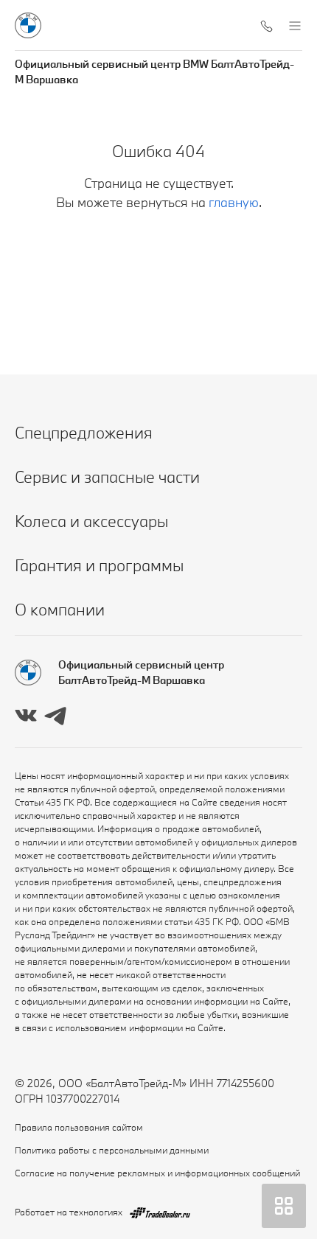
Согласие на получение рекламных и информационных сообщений (157, 1173)
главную (234, 202)
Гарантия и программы (99, 565)
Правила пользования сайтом (79, 1127)
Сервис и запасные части (107, 476)
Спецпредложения (84, 432)
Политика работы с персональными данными (112, 1150)
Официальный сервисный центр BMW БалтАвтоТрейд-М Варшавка (154, 71)
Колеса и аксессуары (91, 520)
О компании (60, 609)
